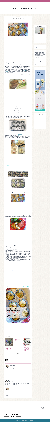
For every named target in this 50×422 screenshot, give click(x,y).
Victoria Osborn (11, 365)
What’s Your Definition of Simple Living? (8, 348)
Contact (43, 404)
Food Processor (18, 135)
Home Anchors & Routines (42, 5)
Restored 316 (32, 420)
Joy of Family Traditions (42, 12)
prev (5, 345)
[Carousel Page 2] (18, 353)
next (30, 345)
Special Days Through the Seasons (41, 8)
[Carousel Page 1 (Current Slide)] (17, 353)
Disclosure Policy (43, 408)
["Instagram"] (47, 2)
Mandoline (24, 70)
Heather (9, 380)
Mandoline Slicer (20, 134)
